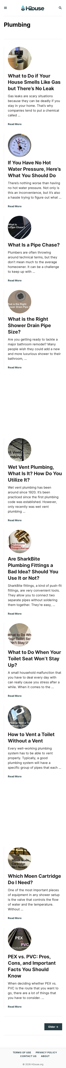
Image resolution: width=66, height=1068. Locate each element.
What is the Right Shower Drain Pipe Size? (29, 325)
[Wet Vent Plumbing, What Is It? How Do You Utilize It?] (19, 449)
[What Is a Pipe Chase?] (19, 227)
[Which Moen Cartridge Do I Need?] (19, 858)
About (45, 1056)
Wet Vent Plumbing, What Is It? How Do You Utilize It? (35, 473)
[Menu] (5, 8)
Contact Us (28, 1056)
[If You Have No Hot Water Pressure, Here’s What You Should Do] (19, 145)
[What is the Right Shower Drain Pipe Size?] (19, 301)
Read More (15, 124)
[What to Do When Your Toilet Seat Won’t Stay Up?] (19, 635)
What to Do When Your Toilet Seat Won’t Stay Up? (34, 658)
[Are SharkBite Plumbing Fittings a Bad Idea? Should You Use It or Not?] (19, 541)
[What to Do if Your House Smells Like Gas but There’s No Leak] (19, 58)
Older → (53, 1026)
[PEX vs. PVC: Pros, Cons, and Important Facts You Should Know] (19, 939)
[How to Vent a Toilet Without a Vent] (19, 717)
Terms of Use (22, 1052)
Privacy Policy (46, 1052)
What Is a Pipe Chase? (34, 245)
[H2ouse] (32, 8)
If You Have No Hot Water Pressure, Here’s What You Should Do (34, 169)
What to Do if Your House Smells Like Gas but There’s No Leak (34, 82)
